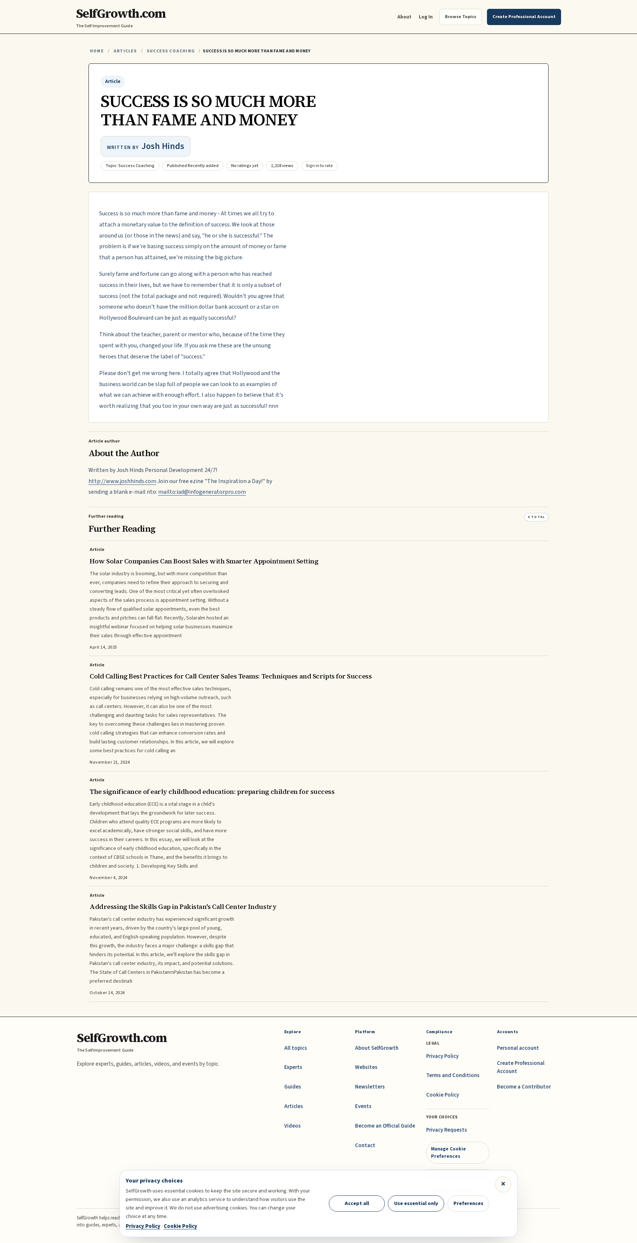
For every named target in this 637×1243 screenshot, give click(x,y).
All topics (295, 1048)
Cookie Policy (442, 1095)
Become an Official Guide (385, 1126)
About (404, 16)
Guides (292, 1087)
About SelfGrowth (376, 1048)
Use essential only (416, 1203)
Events (363, 1106)
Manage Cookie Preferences (448, 1152)
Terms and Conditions (453, 1075)
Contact (365, 1145)
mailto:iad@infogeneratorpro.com (202, 492)
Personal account (518, 1048)
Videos (292, 1126)
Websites (366, 1067)
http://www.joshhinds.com (122, 481)
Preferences (468, 1203)
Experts (293, 1067)
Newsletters (370, 1087)
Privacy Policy (442, 1056)
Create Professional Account (520, 1067)
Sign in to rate (319, 166)
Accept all (357, 1203)
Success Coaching (171, 51)
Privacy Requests (446, 1130)
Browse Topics (460, 16)
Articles (125, 51)
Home (97, 51)
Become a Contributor (524, 1087)
